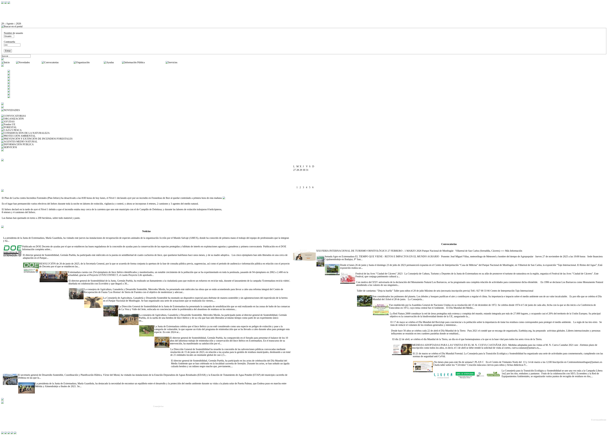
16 (313, 177)
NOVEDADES (28, 110)
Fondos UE (22, 124)
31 (294, 187)
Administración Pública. (163, 410)
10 (294, 177)
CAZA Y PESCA (31, 130)
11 (297, 177)
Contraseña (9, 41)
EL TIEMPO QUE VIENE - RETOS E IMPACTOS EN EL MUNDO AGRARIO (358, 253)
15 (310, 177)
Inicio (13, 62)
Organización (97, 62)
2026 (307, 163)
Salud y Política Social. (163, 430)
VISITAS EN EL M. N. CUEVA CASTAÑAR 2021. (419, 342)
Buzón (4, 419)
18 (297, 180)
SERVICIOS (24, 147)
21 (307, 180)
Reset (10, 6)
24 (294, 183)
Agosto (301, 163)
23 (313, 180)
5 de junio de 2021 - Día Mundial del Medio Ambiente (400, 302)
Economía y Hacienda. (162, 418)
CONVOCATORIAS (37, 115)
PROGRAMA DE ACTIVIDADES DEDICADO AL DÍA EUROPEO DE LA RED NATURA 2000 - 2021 (444, 310)
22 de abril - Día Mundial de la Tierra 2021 (411, 327)
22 (310, 180)
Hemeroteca (8, 113)
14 (307, 177)
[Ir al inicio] (304, 15)
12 (301, 177)
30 (313, 183)
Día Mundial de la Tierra (403, 336)
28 (307, 183)
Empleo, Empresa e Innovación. (166, 424)
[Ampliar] (15, 240)
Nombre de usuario (13, 33)
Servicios (182, 62)
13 (304, 177)
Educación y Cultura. (162, 421)
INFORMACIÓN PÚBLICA (49, 144)
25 (297, 183)
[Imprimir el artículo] (304, 17)
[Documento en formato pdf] (304, 12)
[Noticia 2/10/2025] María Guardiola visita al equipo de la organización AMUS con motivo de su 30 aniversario (58, 235)
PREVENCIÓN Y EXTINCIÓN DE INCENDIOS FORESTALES (107, 138)
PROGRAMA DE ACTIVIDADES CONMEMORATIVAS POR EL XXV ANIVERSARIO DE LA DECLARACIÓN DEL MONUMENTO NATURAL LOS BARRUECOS (445, 279)
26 (301, 183)
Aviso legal (7, 424)
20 (304, 180)
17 (294, 180)
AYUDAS (20, 121)
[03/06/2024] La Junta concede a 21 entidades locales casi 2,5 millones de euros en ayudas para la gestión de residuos (228, 346)
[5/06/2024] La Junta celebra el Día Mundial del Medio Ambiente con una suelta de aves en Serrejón (220, 357)
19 (301, 180)
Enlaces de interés (10, 422)
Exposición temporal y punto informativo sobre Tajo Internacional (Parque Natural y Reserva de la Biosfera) (379, 262)
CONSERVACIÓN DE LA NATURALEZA (73, 133)
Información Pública (155, 62)
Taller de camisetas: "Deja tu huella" (374, 287)
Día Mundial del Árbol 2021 (371, 293)
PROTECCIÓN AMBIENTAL (52, 135)
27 (304, 183)
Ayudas (118, 62)
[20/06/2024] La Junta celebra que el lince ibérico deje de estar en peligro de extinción (182, 323)
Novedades (36, 62)
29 (310, 183)
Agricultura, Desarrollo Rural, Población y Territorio (175, 412)
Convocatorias (66, 62)
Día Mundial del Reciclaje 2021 (406, 319)
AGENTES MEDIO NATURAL (55, 141)
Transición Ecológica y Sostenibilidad (169, 415)
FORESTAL (23, 127)
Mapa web (6, 417)
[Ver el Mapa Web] (304, 9)
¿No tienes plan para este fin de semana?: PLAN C (438, 359)
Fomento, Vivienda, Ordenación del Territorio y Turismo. (177, 427)
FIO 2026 (298, 248)
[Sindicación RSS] (304, 20)
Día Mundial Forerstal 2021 (426, 350)
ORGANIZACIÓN (34, 118)
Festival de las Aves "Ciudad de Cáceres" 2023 (363, 270)
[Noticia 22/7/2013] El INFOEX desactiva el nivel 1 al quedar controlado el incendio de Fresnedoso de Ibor (55, 194)
